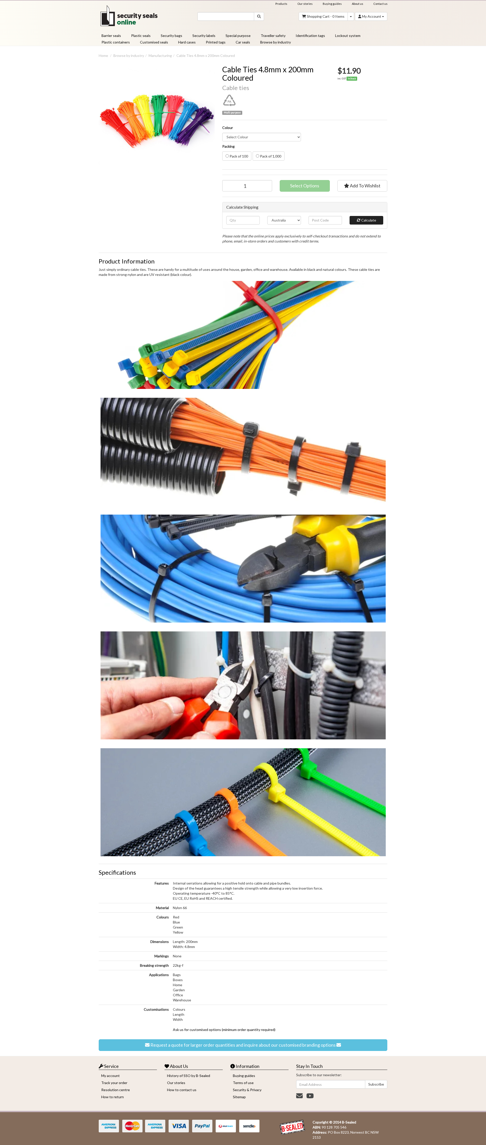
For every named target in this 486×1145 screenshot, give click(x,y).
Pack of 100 (238, 156)
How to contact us (181, 1090)
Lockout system (347, 35)
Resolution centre (115, 1090)
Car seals (243, 42)
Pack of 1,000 (270, 156)
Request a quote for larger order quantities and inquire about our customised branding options (243, 1045)
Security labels (203, 35)
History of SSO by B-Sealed (188, 1075)
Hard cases (187, 42)
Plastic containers (116, 42)
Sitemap (239, 1097)
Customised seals (154, 42)
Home (103, 55)
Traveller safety (273, 35)
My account (110, 1075)
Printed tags (216, 42)
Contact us (380, 3)
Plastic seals (141, 35)
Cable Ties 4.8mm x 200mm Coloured (205, 55)
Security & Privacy (247, 1090)
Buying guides (332, 3)
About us (357, 3)
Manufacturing (160, 55)
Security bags (171, 35)
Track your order (114, 1083)
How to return (112, 1097)
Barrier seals (111, 35)
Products (281, 3)
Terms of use (243, 1083)
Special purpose (238, 35)
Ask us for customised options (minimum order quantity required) (224, 1029)
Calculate (368, 220)
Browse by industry (275, 42)
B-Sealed (349, 1122)
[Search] (259, 16)
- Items (326, 16)
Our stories (305, 3)
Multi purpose (232, 112)
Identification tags (310, 35)
